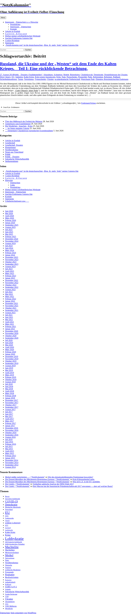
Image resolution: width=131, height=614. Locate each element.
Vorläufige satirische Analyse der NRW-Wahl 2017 (53, 484)
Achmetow (58, 75)
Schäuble (8, 589)
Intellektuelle (9, 530)
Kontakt (13, 29)
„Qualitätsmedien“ (35, 75)
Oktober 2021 (10, 308)
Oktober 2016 (10, 433)
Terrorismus (29, 79)
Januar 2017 (10, 426)
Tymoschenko (40, 79)
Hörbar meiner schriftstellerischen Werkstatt (22, 36)
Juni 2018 (9, 386)
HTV (6, 525)
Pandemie (8, 568)
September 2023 (11, 264)
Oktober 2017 (10, 405)
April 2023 (9, 271)
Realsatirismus (11, 577)
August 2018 (10, 382)
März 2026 (9, 218)
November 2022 (11, 283)
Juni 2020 (9, 343)
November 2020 (11, 333)
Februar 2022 (10, 299)
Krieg (8, 535)
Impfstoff (8, 528)
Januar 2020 (10, 354)
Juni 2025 (9, 232)
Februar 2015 (10, 456)
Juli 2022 (9, 292)
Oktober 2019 (10, 361)
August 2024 (10, 243)
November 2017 (11, 403)
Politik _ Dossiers (20, 75)
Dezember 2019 (11, 356)
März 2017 (9, 421)
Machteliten (10, 550)
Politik (7, 154)
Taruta (20, 79)
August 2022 (10, 289)
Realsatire (9, 574)
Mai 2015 (9, 449)
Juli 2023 (9, 269)
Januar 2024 (10, 255)
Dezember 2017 (11, 400)
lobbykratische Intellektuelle (13, 542)
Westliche (9, 608)
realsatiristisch (10, 582)
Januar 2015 (10, 458)
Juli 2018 (9, 384)
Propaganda (9, 572)
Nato (64, 77)
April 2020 (9, 347)
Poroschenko (72, 77)
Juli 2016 (9, 439)
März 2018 (9, 393)
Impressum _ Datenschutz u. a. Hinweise (21, 22)
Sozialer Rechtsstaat (11, 594)
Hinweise (9, 180)
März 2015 (9, 453)
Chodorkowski (87, 75)
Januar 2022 (10, 301)
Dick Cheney (5, 77)
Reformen (108, 77)
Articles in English (12, 31)
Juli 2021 (9, 315)
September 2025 (11, 225)
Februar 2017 (10, 423)
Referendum (98, 77)
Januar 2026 (10, 223)
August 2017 (10, 409)
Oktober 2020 (10, 336)
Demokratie (98, 75)
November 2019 (11, 359)
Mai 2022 (9, 294)
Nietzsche (8, 565)
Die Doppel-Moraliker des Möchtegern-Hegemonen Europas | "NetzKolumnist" (37, 479)
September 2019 (11, 363)
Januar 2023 (10, 278)
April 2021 (9, 322)
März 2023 (9, 273)
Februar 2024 (10, 253)
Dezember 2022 (11, 280)
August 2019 (10, 366)
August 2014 (10, 467)
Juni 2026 (9, 211)
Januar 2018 (10, 398)
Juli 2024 (9, 246)
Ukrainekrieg (10, 602)
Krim (58, 77)
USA (6, 604)
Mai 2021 (9, 319)
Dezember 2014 (11, 460)
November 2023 (11, 259)
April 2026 (9, 216)
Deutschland (9, 509)
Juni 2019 (9, 368)
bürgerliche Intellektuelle (12, 499)
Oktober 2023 (10, 262)
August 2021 (10, 313)
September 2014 (11, 465)
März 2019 (9, 375)
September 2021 (11, 310)
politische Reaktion (12, 570)
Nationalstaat (9, 558)
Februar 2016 (10, 444)
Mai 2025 (9, 234)
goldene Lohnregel (12, 523)
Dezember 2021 (11, 303)
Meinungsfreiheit (12, 552)
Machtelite (12, 547)
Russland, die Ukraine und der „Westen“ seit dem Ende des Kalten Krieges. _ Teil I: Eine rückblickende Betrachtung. (58, 66)
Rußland (116, 77)
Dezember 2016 (11, 428)
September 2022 (11, 287)
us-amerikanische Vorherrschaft (67, 79)
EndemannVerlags (88, 103)
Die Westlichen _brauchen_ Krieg (18, 126)
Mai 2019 (9, 370)
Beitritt (66, 75)
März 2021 (9, 324)
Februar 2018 (10, 396)
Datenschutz (15, 183)
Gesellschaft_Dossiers (14, 145)
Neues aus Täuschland (14, 152)
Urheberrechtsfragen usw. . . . (17, 201)
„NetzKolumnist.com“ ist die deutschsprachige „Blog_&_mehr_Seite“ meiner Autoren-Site (41, 45)
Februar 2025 (10, 236)
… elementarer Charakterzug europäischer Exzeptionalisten (29, 131)
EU (13, 77)
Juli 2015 (9, 446)
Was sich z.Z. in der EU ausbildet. (86, 482)
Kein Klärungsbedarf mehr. (84, 479)
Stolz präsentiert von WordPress (23, 613)
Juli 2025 (9, 230)
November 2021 (11, 306)
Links (12, 185)
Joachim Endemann (120, 79)
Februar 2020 (10, 352)
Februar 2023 (10, 276)
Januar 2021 (10, 329)
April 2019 (9, 373)
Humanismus (10, 147)
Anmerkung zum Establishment (18, 124)
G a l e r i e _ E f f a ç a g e (16, 34)
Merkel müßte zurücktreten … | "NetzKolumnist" (25, 477)
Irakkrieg (19, 77)
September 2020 (11, 338)
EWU (7, 516)
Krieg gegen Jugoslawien (45, 77)
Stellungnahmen (11, 161)
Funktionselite (9, 518)
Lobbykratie (14, 538)
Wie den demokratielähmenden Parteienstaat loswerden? (70, 477)
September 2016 (11, 435)
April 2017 (9, 419)
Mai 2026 (9, 213)
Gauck (7, 520)
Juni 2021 (9, 317)
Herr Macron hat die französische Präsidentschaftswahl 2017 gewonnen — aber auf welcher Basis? (73, 486)
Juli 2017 (9, 412)
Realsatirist (8, 580)
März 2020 (9, 349)
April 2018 (9, 391)
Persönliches (15, 24)
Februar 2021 (10, 326)
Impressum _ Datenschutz (20, 27)
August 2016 (10, 437)
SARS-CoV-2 (11, 587)
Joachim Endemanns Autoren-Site (18, 38)
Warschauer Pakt (88, 79)
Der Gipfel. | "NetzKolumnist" (17, 484)
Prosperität (82, 77)
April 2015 (9, 451)
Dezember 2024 (11, 239)
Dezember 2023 (11, 257)
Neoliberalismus (11, 150)
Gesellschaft (10, 143)
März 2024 (9, 250)
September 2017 (11, 407)
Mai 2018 (9, 389)
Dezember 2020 (11, 331)
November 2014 (11, 462)
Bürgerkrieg (75, 75)
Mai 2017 (9, 416)
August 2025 (10, 227)
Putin (90, 77)
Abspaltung (48, 75)
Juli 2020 (9, 340)
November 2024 (11, 241)
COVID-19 (11, 501)
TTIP (7, 596)
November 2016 (11, 430)
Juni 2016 (9, 442)
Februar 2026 (10, 220)
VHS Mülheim (11, 606)
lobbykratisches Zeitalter (15, 544)
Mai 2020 (9, 345)
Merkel (9, 555)
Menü (3, 18)
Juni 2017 (9, 414)
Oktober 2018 (10, 379)
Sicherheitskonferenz (8, 79)
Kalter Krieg (29, 77)
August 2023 (10, 266)
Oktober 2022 (10, 285)
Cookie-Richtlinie (12, 40)
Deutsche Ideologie (13, 507)
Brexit (7, 496)
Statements (9, 43)
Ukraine (50, 79)
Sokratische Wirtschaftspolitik (17, 159)
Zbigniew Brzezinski (104, 79)
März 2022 (9, 296)
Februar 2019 (10, 377)
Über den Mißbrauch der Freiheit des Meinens (23, 121)
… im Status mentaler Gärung (17, 128)
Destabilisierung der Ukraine (115, 75)
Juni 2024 (9, 248)
